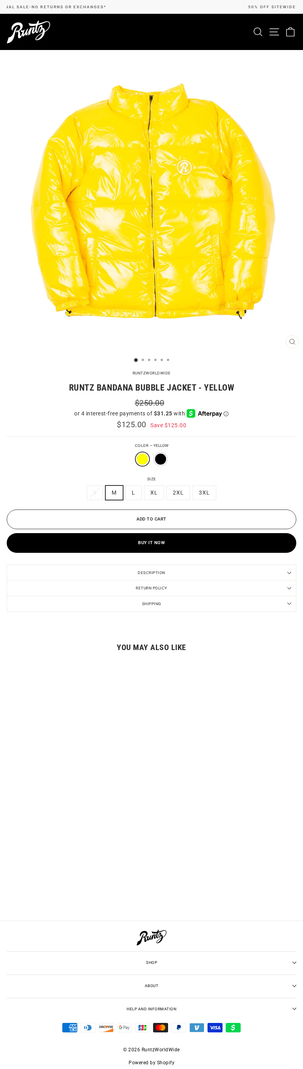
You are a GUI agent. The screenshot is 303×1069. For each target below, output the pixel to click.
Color (151, 445)
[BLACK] (160, 468)
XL (154, 492)
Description (151, 573)
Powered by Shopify (151, 1062)
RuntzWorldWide (152, 373)
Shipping (151, 604)
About (152, 986)
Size (151, 479)
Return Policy (151, 588)
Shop (151, 962)
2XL (178, 492)
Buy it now (151, 542)
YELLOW (142, 459)
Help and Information (151, 1009)
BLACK (160, 459)
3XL (204, 492)
